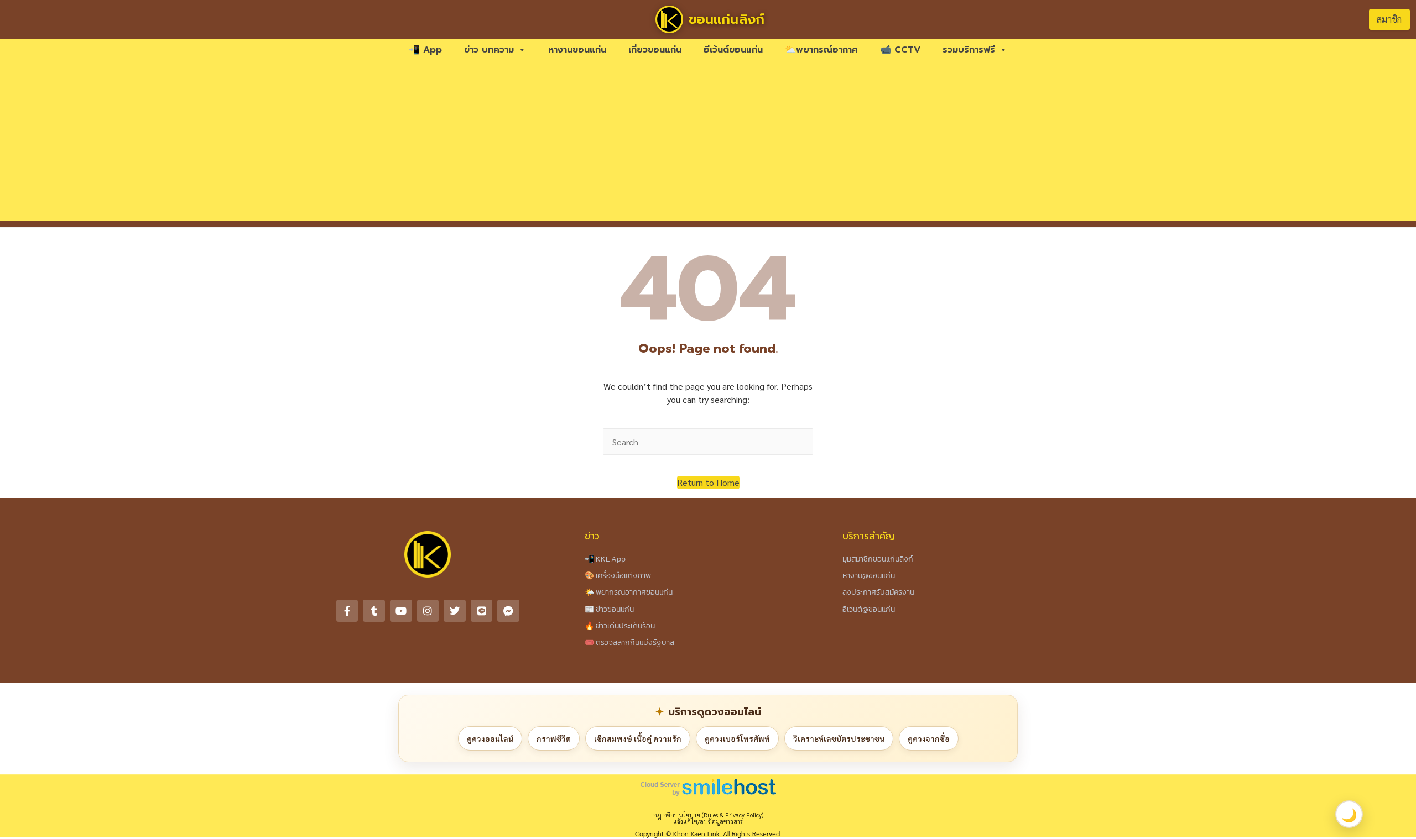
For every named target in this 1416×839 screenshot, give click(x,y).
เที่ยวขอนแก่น (654, 49)
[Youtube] (401, 611)
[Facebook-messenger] (508, 611)
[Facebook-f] (347, 611)
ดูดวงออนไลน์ (490, 738)
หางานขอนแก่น (577, 49)
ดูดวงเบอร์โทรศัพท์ (737, 738)
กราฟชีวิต (554, 738)
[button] (708, 482)
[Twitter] (455, 611)
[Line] (482, 611)
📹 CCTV (900, 49)
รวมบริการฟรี (969, 49)
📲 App (425, 49)
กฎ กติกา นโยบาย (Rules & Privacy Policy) (708, 815)
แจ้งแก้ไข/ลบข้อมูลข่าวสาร (708, 821)
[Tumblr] (374, 611)
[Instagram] (428, 611)
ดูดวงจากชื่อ (929, 738)
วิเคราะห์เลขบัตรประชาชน (838, 738)
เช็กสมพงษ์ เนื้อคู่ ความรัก (637, 738)
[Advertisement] (708, 143)
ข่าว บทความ (489, 49)
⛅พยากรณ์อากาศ (821, 49)
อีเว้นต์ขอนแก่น (733, 49)
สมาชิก (1389, 19)
